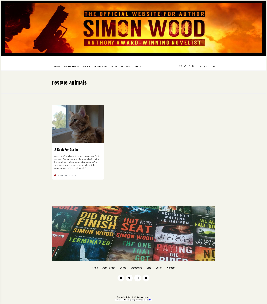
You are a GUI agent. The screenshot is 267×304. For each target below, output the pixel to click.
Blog (114, 67)
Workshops (100, 67)
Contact (139, 67)
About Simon (71, 67)
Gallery (125, 67)
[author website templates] (150, 300)
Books (86, 67)
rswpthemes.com (142, 300)
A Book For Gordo (66, 149)
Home (57, 67)
